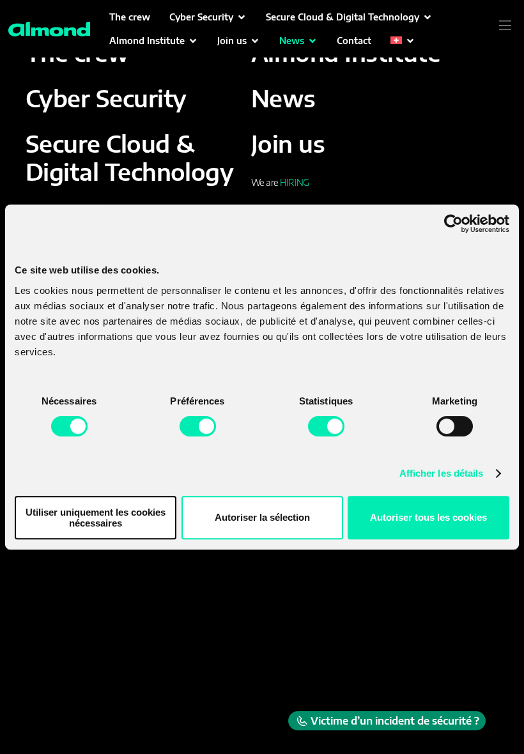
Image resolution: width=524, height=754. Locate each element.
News (283, 98)
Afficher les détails (441, 473)
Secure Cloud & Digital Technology (129, 157)
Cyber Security (106, 98)
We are (280, 182)
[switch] (198, 426)
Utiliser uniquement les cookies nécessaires (96, 517)
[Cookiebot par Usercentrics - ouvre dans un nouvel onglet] (453, 223)
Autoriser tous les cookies (428, 517)
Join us (288, 143)
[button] (208, 17)
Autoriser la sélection (262, 517)
